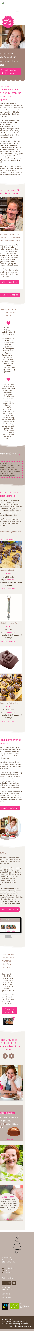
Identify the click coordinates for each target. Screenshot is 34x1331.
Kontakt (8, 1273)
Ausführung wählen (8, 641)
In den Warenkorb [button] (8, 589)
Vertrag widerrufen (21, 1324)
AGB (3, 1324)
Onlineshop (10, 1268)
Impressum (9, 1324)
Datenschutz (7, 1322)
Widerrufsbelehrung (19, 1322)
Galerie (8, 1270)
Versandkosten (10, 580)
